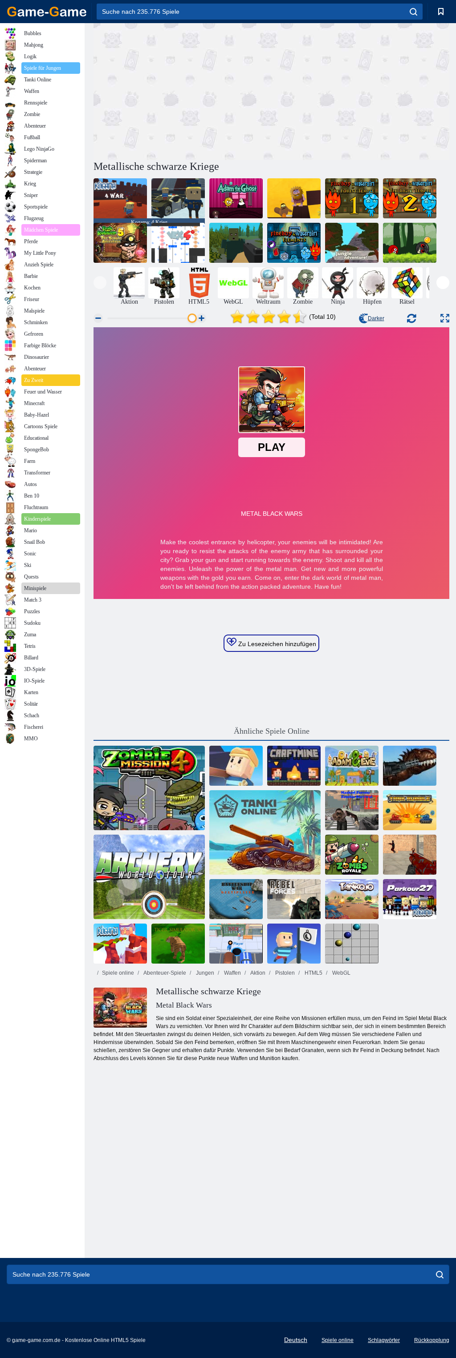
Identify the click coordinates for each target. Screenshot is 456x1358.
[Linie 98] (352, 944)
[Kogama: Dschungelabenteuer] (352, 243)
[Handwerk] (294, 766)
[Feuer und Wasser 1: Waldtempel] (352, 198)
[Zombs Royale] (352, 855)
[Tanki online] (265, 832)
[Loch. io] (236, 944)
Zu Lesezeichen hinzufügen (276, 643)
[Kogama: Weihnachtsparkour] (120, 944)
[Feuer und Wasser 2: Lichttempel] (409, 198)
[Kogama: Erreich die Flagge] (294, 944)
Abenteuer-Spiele (164, 973)
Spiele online (118, 973)
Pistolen (284, 973)
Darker (376, 318)
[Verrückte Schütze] (409, 855)
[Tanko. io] (352, 899)
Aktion (257, 973)
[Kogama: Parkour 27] (409, 899)
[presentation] (100, 282)
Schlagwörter (384, 1340)
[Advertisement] (182, 90)
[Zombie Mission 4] (149, 788)
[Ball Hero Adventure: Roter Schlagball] (409, 243)
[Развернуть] (444, 318)
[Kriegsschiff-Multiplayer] (236, 899)
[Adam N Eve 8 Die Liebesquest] (294, 198)
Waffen (232, 973)
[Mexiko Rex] (409, 766)
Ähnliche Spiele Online (271, 731)
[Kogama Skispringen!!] (178, 198)
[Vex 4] (178, 243)
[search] (413, 11)
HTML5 (312, 973)
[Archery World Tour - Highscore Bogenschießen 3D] (149, 877)
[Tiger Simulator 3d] (178, 944)
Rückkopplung (431, 1340)
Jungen (204, 973)
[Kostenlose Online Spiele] (47, 11)
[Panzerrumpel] (409, 810)
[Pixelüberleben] (236, 243)
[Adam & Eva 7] (352, 766)
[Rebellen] (294, 899)
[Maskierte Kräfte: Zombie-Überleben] (352, 810)
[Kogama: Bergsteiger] (236, 766)
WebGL (340, 973)
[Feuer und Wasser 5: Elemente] (294, 243)
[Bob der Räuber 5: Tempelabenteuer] (120, 243)
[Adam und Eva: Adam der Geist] (236, 198)
